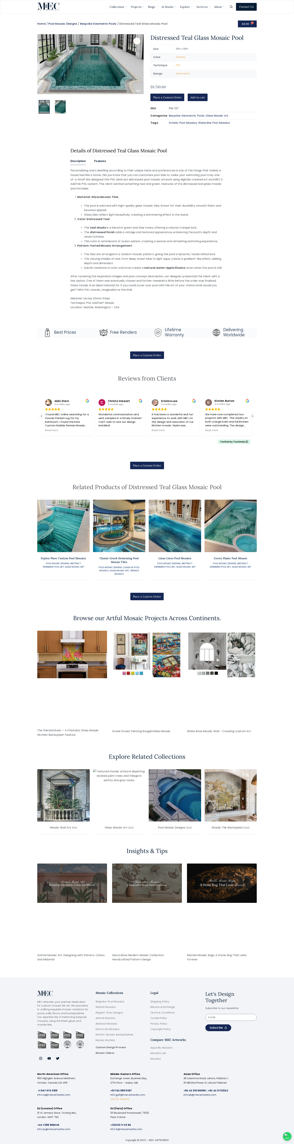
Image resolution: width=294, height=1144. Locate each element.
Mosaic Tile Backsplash (230, 827)
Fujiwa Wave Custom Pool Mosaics (63, 558)
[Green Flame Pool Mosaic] (231, 526)
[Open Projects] (143, 7)
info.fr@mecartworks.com (126, 1129)
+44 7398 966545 (48, 1125)
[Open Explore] (192, 7)
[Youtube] (49, 1058)
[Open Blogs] (157, 7)
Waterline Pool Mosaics (214, 123)
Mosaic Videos (105, 1053)
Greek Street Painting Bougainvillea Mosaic (141, 731)
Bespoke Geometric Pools (98, 24)
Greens (180, 57)
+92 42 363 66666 (195, 1090)
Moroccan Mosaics (108, 1029)
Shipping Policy (159, 1001)
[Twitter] (57, 1058)
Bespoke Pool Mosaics (110, 1001)
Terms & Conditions (162, 1012)
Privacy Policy (158, 1023)
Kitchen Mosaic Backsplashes (114, 1034)
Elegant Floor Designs (109, 1012)
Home (41, 24)
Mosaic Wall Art (63, 827)
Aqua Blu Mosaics (161, 1047)
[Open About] (224, 7)
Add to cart (197, 97)
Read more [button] (51, 430)
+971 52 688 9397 (121, 1090)
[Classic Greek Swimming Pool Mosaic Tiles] (119, 526)
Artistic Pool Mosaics (183, 123)
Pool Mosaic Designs (62, 24)
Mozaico (155, 1058)
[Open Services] (209, 7)
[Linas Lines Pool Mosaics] (175, 526)
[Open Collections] (126, 7)
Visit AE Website (119, 1099)
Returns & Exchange (162, 1007)
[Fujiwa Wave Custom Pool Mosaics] (63, 526)
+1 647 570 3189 (47, 1090)
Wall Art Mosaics (106, 1007)
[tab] (78, 162)
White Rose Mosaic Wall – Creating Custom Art (219, 731)
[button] (136, 41)
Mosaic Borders (105, 1040)
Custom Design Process (111, 1047)
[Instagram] (40, 1058)
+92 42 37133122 (218, 1090)
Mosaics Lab (158, 1053)
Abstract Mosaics (106, 1023)
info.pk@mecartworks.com (200, 1095)
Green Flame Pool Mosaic (230, 558)
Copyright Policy (160, 1029)
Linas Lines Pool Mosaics (174, 558)
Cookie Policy (158, 1018)
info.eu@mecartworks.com (53, 1129)
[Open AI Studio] (175, 7)
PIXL (178, 65)
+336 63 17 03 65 (120, 1125)
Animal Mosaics (105, 1018)
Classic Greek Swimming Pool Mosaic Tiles (119, 560)
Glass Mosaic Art (217, 116)
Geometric (183, 73)
